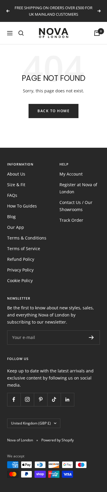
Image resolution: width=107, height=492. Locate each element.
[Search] (21, 33)
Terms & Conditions (26, 238)
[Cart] (97, 33)
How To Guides (22, 206)
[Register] (91, 337)
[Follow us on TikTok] (54, 399)
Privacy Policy (20, 270)
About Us (16, 174)
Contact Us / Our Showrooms (75, 206)
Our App (15, 227)
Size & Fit (16, 184)
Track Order (71, 220)
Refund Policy (20, 259)
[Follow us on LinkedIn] (67, 399)
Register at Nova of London (78, 188)
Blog (11, 216)
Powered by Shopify (57, 440)
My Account (71, 174)
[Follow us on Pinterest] (40, 399)
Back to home (53, 110)
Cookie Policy (20, 280)
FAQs (12, 195)
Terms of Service (23, 248)
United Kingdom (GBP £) (31, 423)
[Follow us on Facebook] (14, 399)
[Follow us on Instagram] (27, 399)
